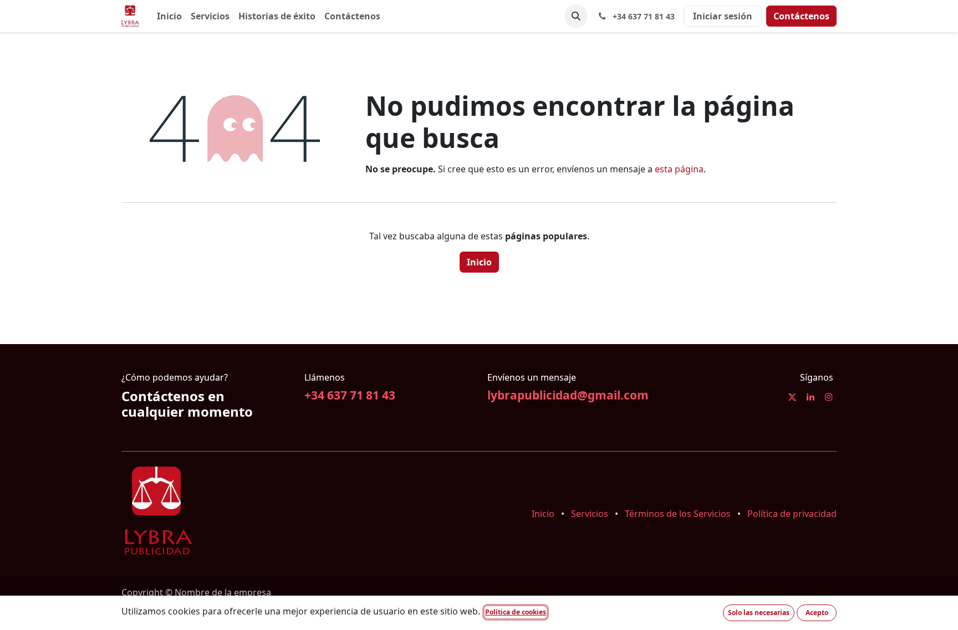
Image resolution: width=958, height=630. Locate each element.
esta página (679, 169)
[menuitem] (169, 16)
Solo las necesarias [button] (758, 612)
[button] (576, 16)
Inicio (479, 262)
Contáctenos (801, 16)
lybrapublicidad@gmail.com (568, 395)
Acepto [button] (817, 612)
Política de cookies (515, 612)
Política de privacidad (792, 514)
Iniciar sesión (722, 16)
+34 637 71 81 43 (349, 395)
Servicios (589, 514)
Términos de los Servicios (678, 514)
